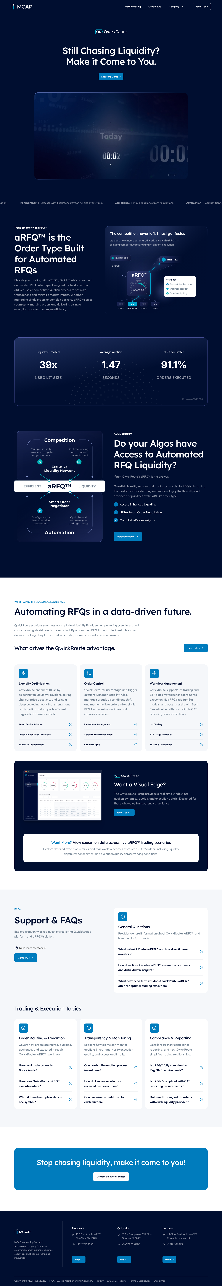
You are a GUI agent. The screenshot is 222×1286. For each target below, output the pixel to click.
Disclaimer (159, 1280)
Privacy (100, 1280)
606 (115, 1280)
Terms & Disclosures (139, 1280)
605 (109, 1280)
